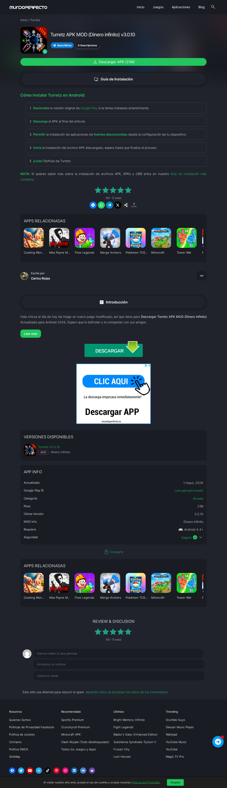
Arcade (198, 498)
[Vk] (83, 770)
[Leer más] (113, 334)
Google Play (89, 108)
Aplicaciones (181, 7)
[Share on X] (117, 205)
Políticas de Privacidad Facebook (31, 727)
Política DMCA (18, 749)
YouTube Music (176, 742)
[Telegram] (39, 770)
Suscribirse (64, 45)
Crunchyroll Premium (75, 727)
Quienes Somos (20, 720)
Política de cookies (22, 734)
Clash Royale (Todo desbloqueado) (85, 742)
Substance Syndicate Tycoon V (135, 742)
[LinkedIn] (74, 770)
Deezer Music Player (180, 727)
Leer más (30, 334)
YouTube (172, 749)
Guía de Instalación (113, 79)
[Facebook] (12, 770)
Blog (201, 7)
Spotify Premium (72, 720)
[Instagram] (65, 770)
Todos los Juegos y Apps (78, 749)
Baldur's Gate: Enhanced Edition (136, 734)
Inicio (140, 7)
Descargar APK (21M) (113, 62)
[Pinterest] (56, 770)
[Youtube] (30, 770)
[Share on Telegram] (109, 205)
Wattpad (171, 734)
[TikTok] (48, 770)
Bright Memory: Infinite (129, 720)
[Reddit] (92, 770)
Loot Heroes (122, 756)
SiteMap (14, 756)
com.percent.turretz (189, 490)
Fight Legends (123, 727)
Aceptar (175, 782)
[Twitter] (21, 770)
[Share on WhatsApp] (101, 205)
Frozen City (121, 749)
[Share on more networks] (125, 205)
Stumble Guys (175, 720)
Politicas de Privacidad (145, 782)
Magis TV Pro (175, 756)
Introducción (113, 302)
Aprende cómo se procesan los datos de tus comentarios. (127, 692)
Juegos (158, 7)
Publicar (193, 685)
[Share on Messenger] (93, 205)
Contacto (15, 742)
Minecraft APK (71, 734)
